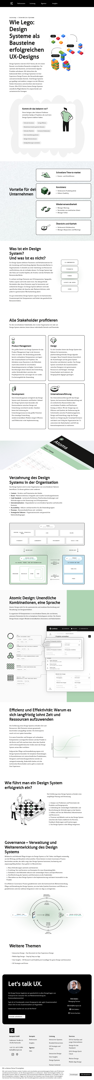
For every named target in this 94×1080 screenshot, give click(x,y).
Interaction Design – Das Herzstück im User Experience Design (33, 953)
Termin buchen (75, 1013)
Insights (54, 3)
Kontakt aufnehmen (15, 1017)
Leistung (32, 3)
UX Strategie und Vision (20, 963)
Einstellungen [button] (74, 1074)
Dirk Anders (75, 1009)
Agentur (43, 3)
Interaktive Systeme (26, 17)
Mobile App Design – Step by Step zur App (26, 956)
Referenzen (21, 3)
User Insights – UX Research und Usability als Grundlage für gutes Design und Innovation (41, 960)
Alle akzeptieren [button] (85, 1074)
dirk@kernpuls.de (75, 1006)
